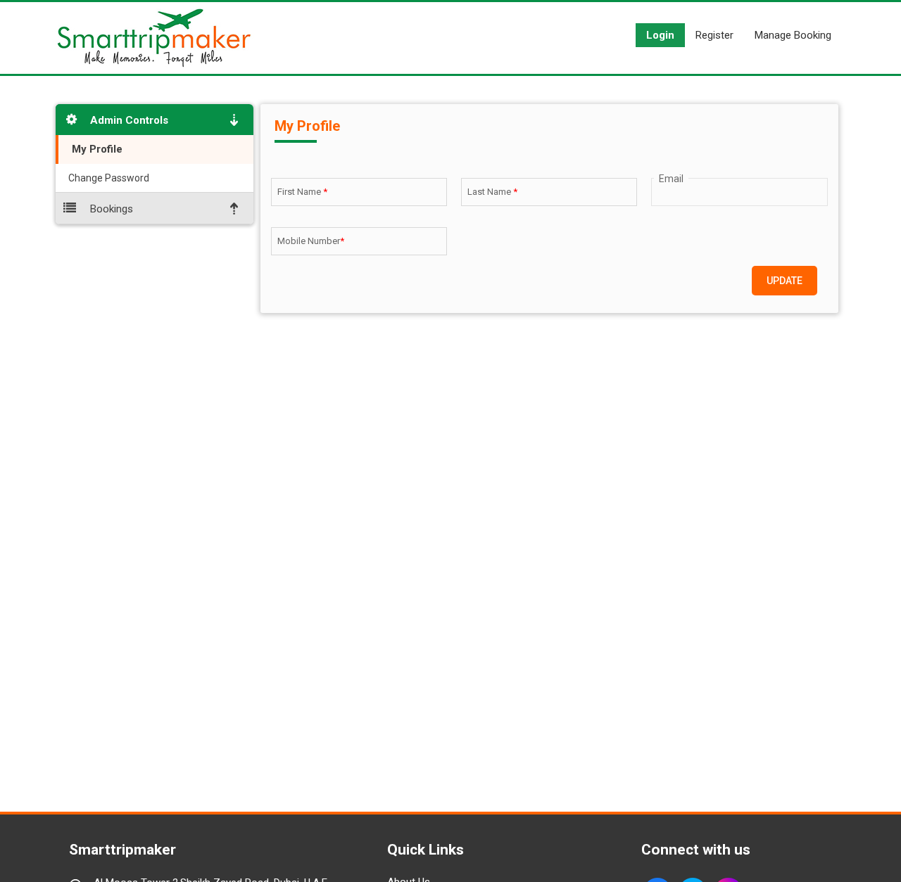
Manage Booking (793, 35)
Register (714, 35)
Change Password (107, 178)
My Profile (95, 149)
